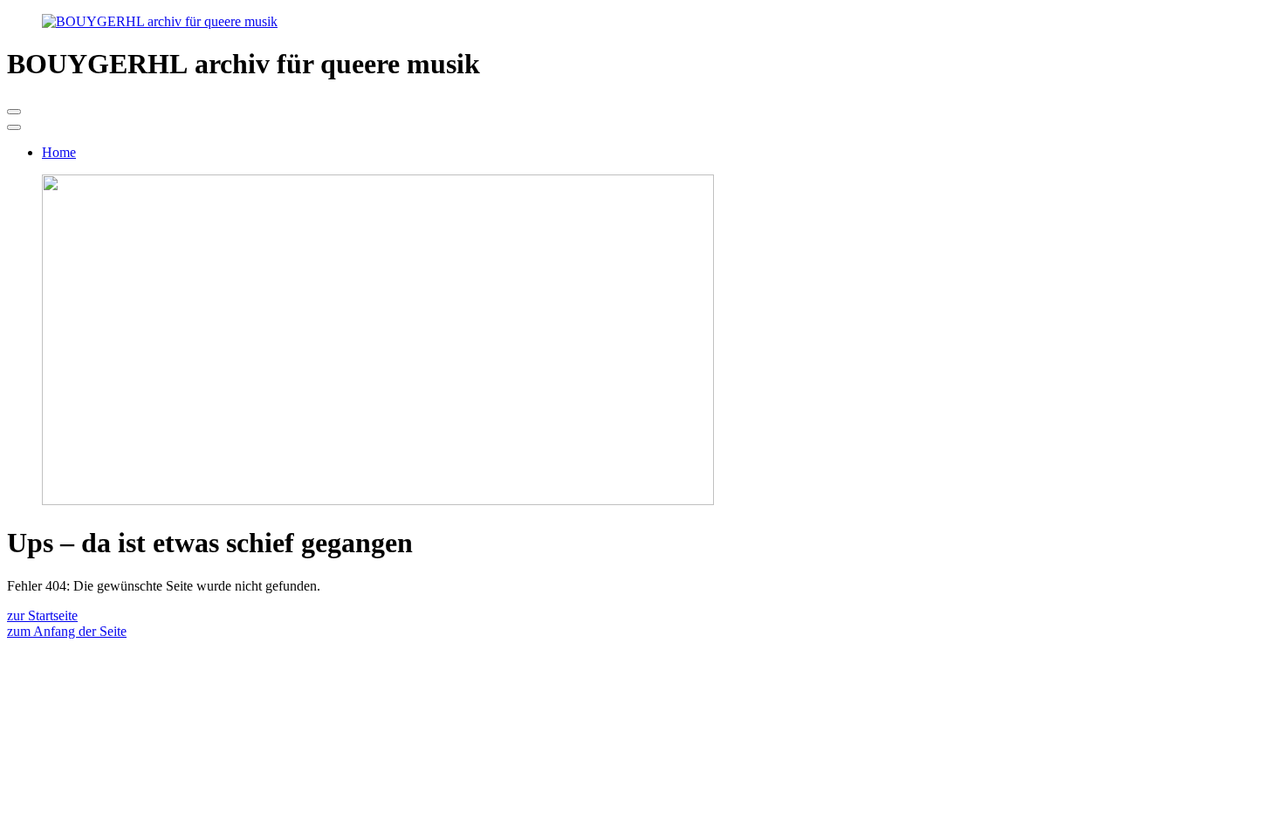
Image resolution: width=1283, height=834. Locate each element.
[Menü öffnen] (14, 111)
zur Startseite (42, 615)
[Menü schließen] (14, 127)
